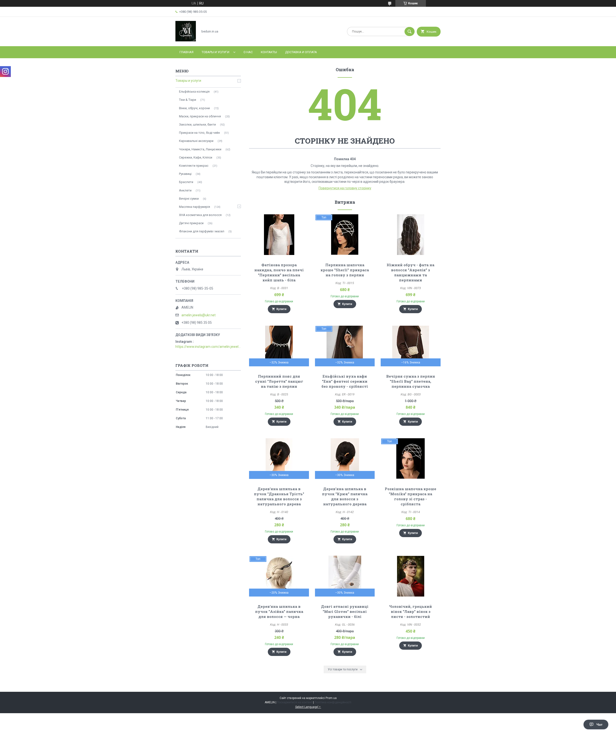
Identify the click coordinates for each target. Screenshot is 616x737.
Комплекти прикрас (193, 165)
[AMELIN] (185, 40)
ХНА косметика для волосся (200, 215)
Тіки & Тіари (187, 100)
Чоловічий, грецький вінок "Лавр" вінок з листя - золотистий (410, 611)
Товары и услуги (215, 52)
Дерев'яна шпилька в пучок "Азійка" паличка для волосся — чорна (279, 611)
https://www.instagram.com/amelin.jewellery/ (208, 347)
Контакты (269, 52)
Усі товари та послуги (343, 669)
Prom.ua (331, 698)
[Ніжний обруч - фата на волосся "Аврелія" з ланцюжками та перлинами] (411, 234)
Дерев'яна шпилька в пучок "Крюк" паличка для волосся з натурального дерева (344, 496)
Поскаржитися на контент (294, 702)
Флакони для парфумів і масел (201, 231)
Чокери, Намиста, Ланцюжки (200, 149)
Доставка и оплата (301, 52)
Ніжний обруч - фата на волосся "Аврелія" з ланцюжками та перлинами (410, 272)
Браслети (186, 182)
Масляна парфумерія (194, 207)
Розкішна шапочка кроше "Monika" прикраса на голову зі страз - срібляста (410, 496)
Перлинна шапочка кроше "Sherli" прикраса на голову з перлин (345, 269)
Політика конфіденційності (332, 702)
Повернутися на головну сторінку (345, 188)
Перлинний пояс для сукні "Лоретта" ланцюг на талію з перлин (279, 381)
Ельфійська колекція (194, 91)
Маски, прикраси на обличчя (200, 116)
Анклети (185, 190)
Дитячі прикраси (191, 223)
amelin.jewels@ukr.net (198, 315)
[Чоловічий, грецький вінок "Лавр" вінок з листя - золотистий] (411, 576)
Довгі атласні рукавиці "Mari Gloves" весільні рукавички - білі (344, 611)
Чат (600, 724)
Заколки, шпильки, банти (197, 124)
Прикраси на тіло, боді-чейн (199, 132)
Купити (281, 309)
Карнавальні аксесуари (196, 141)
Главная (186, 52)
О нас (248, 52)
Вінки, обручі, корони (194, 108)
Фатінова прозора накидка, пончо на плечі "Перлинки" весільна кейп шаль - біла (279, 272)
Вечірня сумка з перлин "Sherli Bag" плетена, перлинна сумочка (410, 381)
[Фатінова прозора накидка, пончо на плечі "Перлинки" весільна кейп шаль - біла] (279, 234)
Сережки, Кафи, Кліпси (195, 157)
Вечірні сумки (189, 198)
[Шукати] (409, 31)
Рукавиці (185, 174)
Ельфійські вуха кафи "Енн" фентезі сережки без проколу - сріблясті (344, 381)
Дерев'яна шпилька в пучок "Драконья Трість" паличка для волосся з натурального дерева (279, 496)
